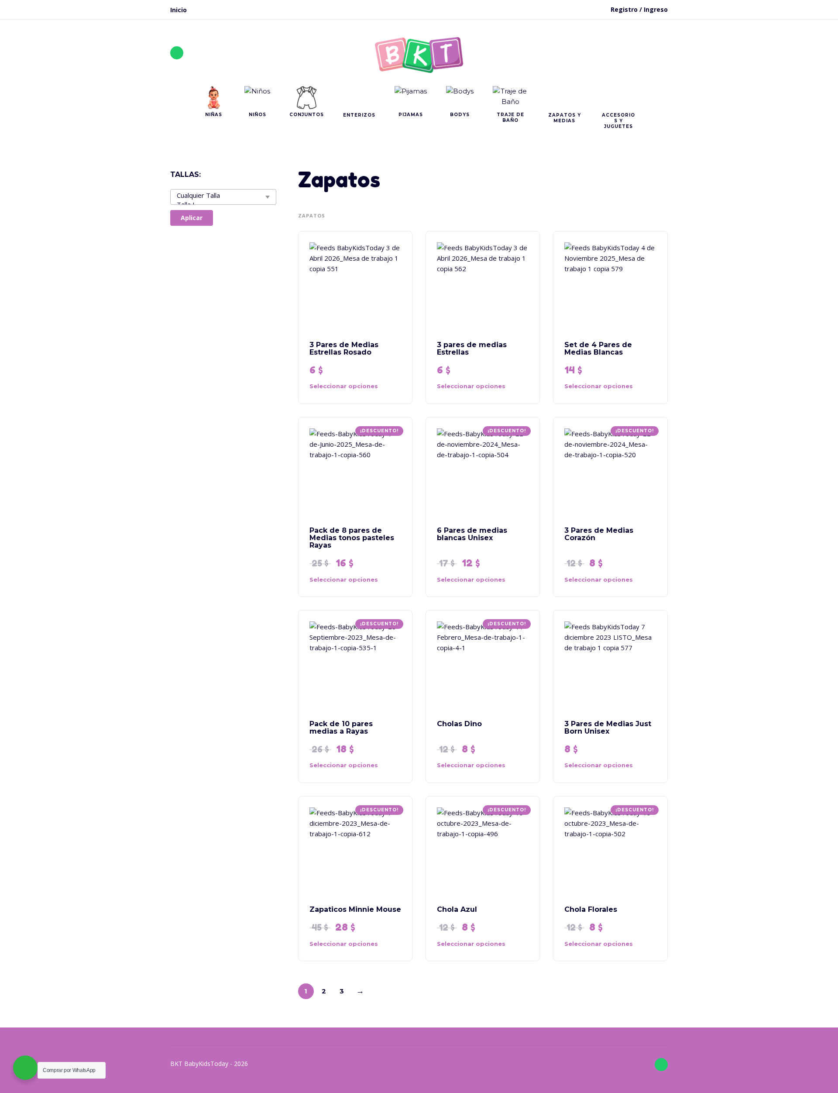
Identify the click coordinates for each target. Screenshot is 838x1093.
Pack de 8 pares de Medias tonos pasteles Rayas (351, 537)
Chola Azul (457, 909)
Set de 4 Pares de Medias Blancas (598, 348)
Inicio (178, 10)
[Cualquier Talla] (221, 195)
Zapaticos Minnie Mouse (355, 909)
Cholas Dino (459, 724)
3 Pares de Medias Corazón (598, 534)
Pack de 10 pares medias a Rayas (341, 727)
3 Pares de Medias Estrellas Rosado (343, 348)
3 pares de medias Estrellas (472, 348)
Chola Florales (590, 909)
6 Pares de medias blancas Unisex (472, 534)
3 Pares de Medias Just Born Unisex (607, 727)
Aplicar (192, 218)
